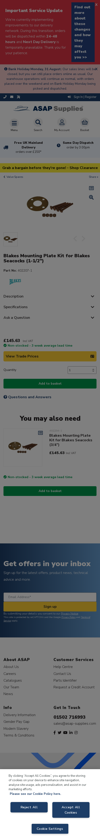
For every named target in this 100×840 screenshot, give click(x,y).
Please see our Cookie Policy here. (35, 794)
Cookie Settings (50, 828)
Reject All (29, 807)
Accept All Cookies (71, 810)
